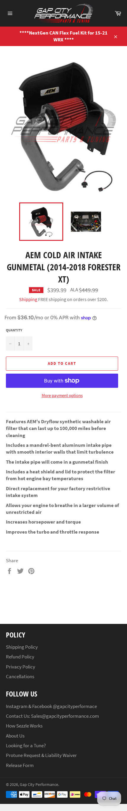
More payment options (62, 395)
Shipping (28, 299)
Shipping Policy (22, 647)
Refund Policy (20, 656)
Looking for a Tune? (26, 745)
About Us (15, 735)
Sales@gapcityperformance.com (65, 716)
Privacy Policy (20, 666)
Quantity (14, 330)
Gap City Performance (39, 784)
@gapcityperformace (75, 706)
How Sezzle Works (24, 725)
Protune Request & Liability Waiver (41, 755)
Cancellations (20, 676)
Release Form (20, 765)
